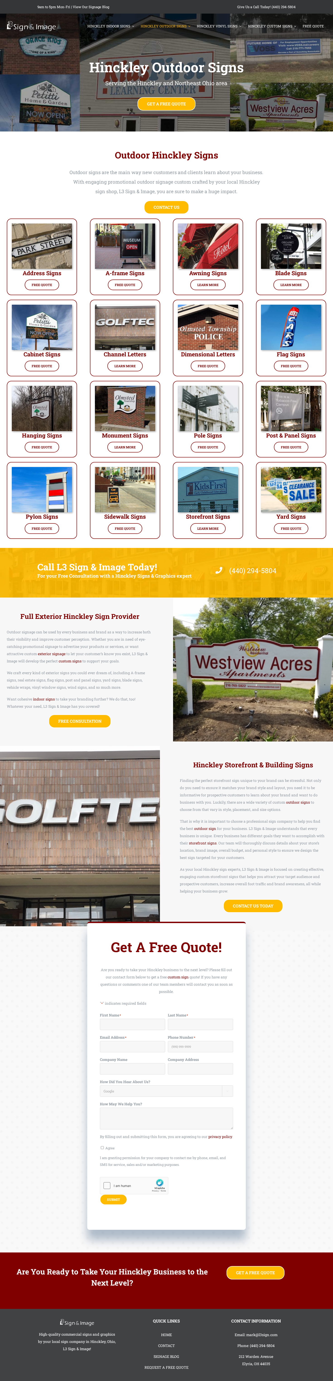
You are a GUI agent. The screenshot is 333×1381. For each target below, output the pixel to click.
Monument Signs (125, 435)
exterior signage (51, 653)
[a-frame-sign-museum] (125, 225)
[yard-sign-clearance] (291, 468)
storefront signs (203, 843)
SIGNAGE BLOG (166, 1356)
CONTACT (166, 1345)
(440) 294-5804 (262, 1345)
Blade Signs (291, 273)
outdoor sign (205, 828)
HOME (166, 1334)
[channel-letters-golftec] (125, 306)
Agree (110, 1148)
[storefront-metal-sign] (208, 468)
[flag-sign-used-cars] (291, 306)
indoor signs (44, 699)
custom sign (178, 977)
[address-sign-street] (42, 225)
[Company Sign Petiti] (42, 306)
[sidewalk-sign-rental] (125, 468)
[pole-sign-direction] (208, 387)
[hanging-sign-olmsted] (42, 387)
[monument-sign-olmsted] (125, 387)
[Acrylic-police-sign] (208, 306)
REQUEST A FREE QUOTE (166, 1367)
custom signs (70, 661)
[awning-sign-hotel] (208, 225)
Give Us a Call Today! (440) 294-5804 (266, 7)
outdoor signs (298, 802)
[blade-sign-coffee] (291, 225)
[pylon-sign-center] (42, 468)
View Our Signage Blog (91, 7)
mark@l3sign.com (262, 1334)
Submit (113, 1199)
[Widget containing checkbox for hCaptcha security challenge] (134, 1185)
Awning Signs (208, 273)
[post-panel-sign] (291, 387)
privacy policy (220, 1136)
